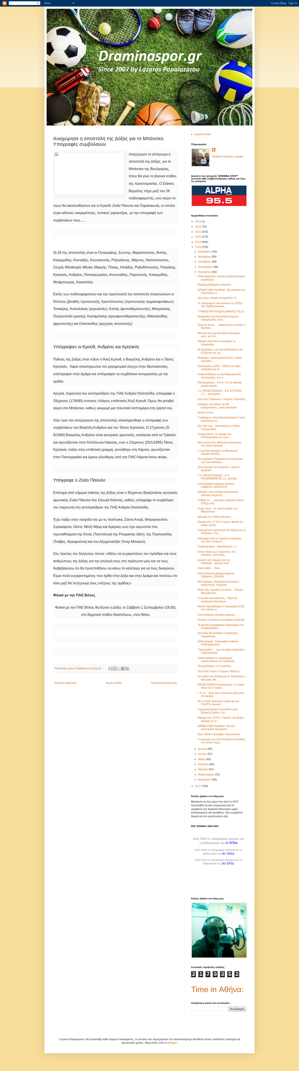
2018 (198, 247)
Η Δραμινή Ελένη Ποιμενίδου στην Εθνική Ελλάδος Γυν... (218, 711)
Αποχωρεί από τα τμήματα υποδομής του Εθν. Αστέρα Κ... (219, 540)
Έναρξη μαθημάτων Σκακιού (214, 284)
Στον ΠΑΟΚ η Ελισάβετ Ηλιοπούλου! (219, 734)
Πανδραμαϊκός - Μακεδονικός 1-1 (217, 546)
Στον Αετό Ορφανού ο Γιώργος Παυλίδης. (222, 399)
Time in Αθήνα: (217, 989)
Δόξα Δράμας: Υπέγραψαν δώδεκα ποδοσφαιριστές (218, 643)
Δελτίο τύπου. (206, 412)
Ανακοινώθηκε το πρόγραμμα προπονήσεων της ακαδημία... (217, 660)
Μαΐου (202, 759)
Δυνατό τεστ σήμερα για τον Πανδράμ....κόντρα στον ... (215, 562)
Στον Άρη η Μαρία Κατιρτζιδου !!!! (217, 298)
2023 (198, 221)
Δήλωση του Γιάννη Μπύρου (214, 516)
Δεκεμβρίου (205, 251)
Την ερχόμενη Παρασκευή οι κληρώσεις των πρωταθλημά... (220, 460)
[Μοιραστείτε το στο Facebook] (123, 668)
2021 (198, 231)
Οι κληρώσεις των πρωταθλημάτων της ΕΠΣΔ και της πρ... (220, 351)
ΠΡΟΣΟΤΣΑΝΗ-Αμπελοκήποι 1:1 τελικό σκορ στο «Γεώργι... (221, 686)
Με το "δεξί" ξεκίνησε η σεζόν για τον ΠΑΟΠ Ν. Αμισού (218, 703)
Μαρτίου (203, 769)
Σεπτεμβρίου (206, 266)
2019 (198, 242)
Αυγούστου (205, 271)
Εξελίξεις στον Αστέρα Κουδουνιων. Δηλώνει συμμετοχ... (218, 493)
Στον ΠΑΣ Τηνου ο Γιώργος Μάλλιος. (219, 671)
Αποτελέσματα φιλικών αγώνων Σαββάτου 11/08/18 (216, 575)
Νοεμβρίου (205, 256)
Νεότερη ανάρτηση (65, 682)
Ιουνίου (203, 754)
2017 (198, 786)
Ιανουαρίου (205, 779)
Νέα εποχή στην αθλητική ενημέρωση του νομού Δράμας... (219, 444)
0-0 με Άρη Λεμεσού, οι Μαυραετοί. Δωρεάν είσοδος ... (218, 452)
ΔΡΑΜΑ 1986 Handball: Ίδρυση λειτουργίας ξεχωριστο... (216, 727)
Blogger (172, 1042)
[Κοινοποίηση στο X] (119, 668)
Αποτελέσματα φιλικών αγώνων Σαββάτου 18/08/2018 (216, 485)
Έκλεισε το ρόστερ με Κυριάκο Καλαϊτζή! (221, 619)
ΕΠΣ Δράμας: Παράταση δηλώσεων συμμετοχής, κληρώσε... (218, 583)
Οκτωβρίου (205, 261)
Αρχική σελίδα (114, 682)
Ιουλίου (203, 749)
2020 (198, 236)
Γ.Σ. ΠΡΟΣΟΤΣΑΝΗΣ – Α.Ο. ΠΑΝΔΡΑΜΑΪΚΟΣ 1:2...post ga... (218, 477)
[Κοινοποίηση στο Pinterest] (127, 668)
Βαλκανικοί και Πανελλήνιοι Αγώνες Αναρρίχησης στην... (218, 318)
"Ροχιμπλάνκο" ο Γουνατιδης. (215, 666)
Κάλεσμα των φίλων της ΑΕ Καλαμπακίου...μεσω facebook (217, 406)
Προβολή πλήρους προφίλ (227, 156)
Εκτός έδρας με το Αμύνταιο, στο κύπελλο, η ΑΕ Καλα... (217, 553)
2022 (198, 226)
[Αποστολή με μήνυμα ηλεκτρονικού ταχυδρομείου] (110, 668)
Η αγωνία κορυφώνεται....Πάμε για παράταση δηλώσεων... (217, 600)
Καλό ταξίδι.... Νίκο (209, 568)
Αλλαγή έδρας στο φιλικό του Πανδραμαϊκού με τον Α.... (215, 436)
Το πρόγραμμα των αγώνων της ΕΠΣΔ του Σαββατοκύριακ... (220, 305)
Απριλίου (203, 764)
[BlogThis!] (115, 668)
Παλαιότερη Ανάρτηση (164, 682)
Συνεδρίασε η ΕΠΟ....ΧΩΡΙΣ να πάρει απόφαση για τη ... (219, 368)
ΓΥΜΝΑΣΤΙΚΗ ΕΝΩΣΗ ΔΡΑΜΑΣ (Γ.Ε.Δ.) (221, 311)
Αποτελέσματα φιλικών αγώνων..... (217, 614)
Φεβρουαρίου (206, 774)
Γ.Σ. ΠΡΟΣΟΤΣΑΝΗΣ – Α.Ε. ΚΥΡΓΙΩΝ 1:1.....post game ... (219, 392)
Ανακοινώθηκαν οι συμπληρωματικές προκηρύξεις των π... (219, 376)
